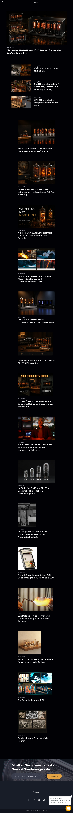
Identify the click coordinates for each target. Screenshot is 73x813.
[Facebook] (29, 800)
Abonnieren (54, 776)
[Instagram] (34, 800)
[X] (39, 800)
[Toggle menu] (70, 2)
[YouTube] (44, 800)
